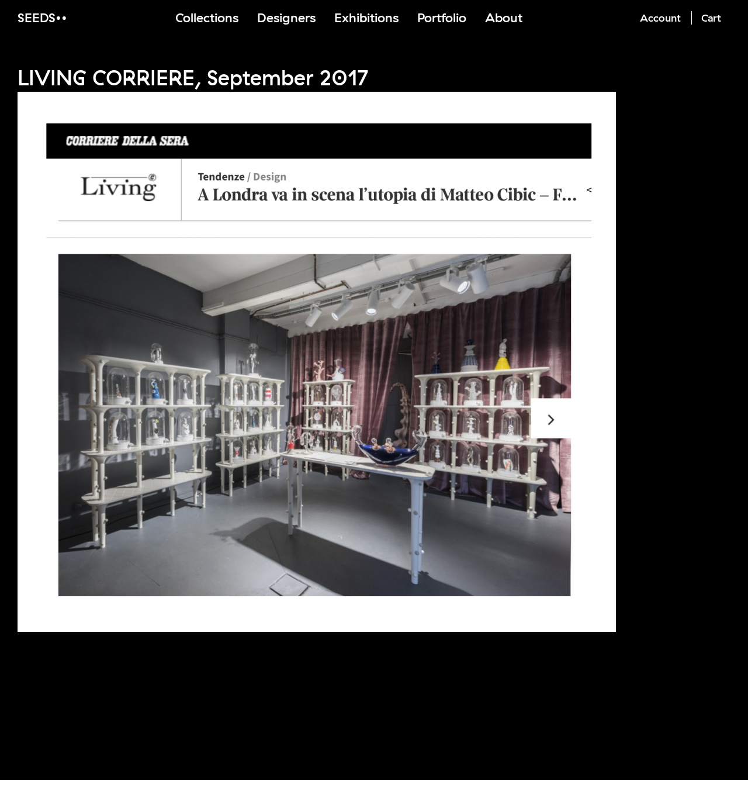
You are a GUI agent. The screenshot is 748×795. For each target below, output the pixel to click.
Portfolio (441, 17)
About (503, 17)
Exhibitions (366, 17)
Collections (206, 17)
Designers (286, 17)
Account (660, 18)
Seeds (37, 17)
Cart (711, 18)
